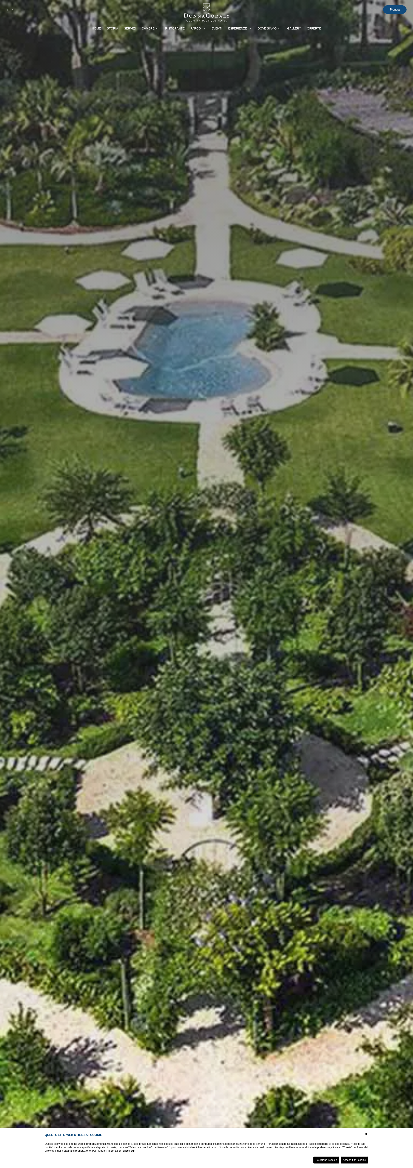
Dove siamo (267, 28)
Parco (196, 28)
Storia (112, 28)
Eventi (216, 28)
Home (96, 28)
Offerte (314, 28)
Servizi (130, 28)
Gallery (294, 28)
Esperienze (237, 28)
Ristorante (175, 28)
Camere (148, 28)
